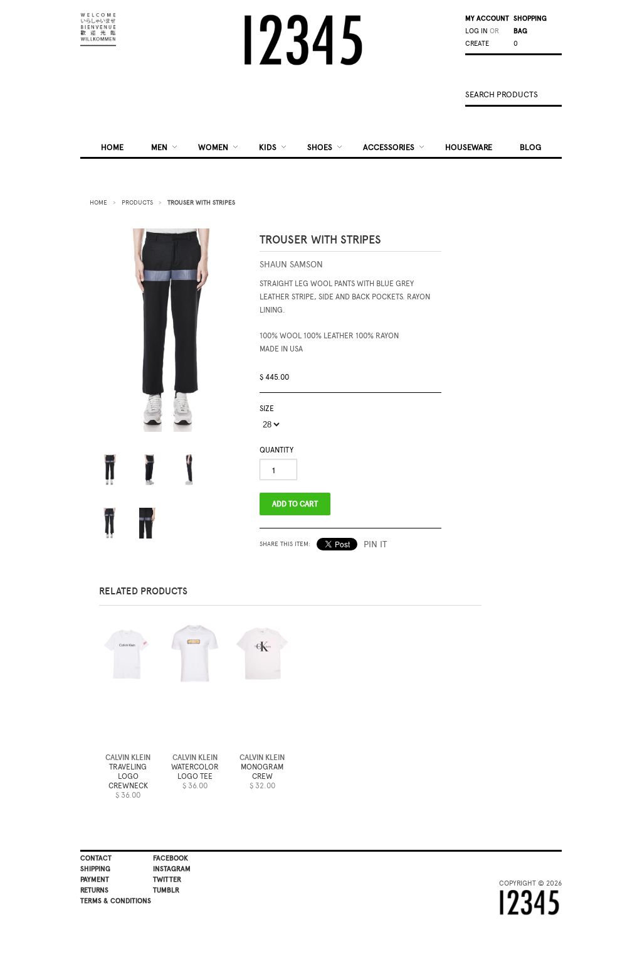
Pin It (375, 544)
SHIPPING (95, 869)
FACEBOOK (170, 858)
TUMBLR (166, 890)
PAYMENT (94, 880)
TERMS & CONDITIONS (115, 901)
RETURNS (94, 890)
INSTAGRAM (172, 869)
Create (477, 44)
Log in (476, 31)
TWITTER (167, 880)
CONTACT (96, 858)
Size (267, 408)
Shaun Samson (291, 264)
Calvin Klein (127, 757)
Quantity (276, 450)
